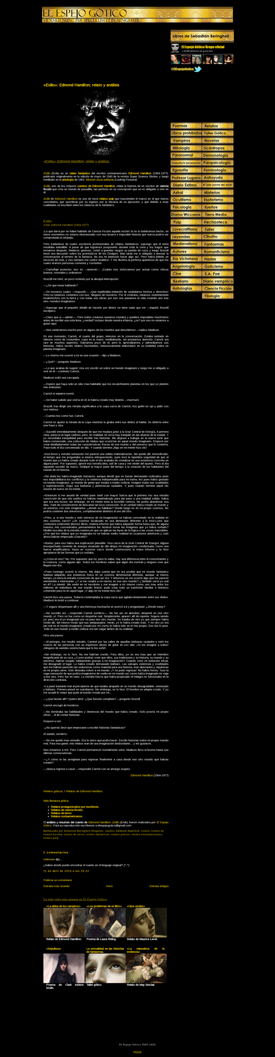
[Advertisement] (74, 53)
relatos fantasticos (98, 834)
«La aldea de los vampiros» (63, 906)
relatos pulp (51, 838)
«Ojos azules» (136, 906)
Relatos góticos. (53, 791)
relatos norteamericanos (147, 834)
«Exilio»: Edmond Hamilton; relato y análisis (81, 85)
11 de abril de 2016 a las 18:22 (66, 870)
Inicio (109, 886)
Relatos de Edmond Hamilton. (84, 791)
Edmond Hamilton (127, 830)
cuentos (110, 830)
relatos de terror (74, 834)
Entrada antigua (159, 886)
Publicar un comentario (57, 880)
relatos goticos (120, 834)
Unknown (49, 859)
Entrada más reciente (56, 886)
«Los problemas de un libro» (104, 906)
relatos (145, 830)
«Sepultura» (53, 948)
